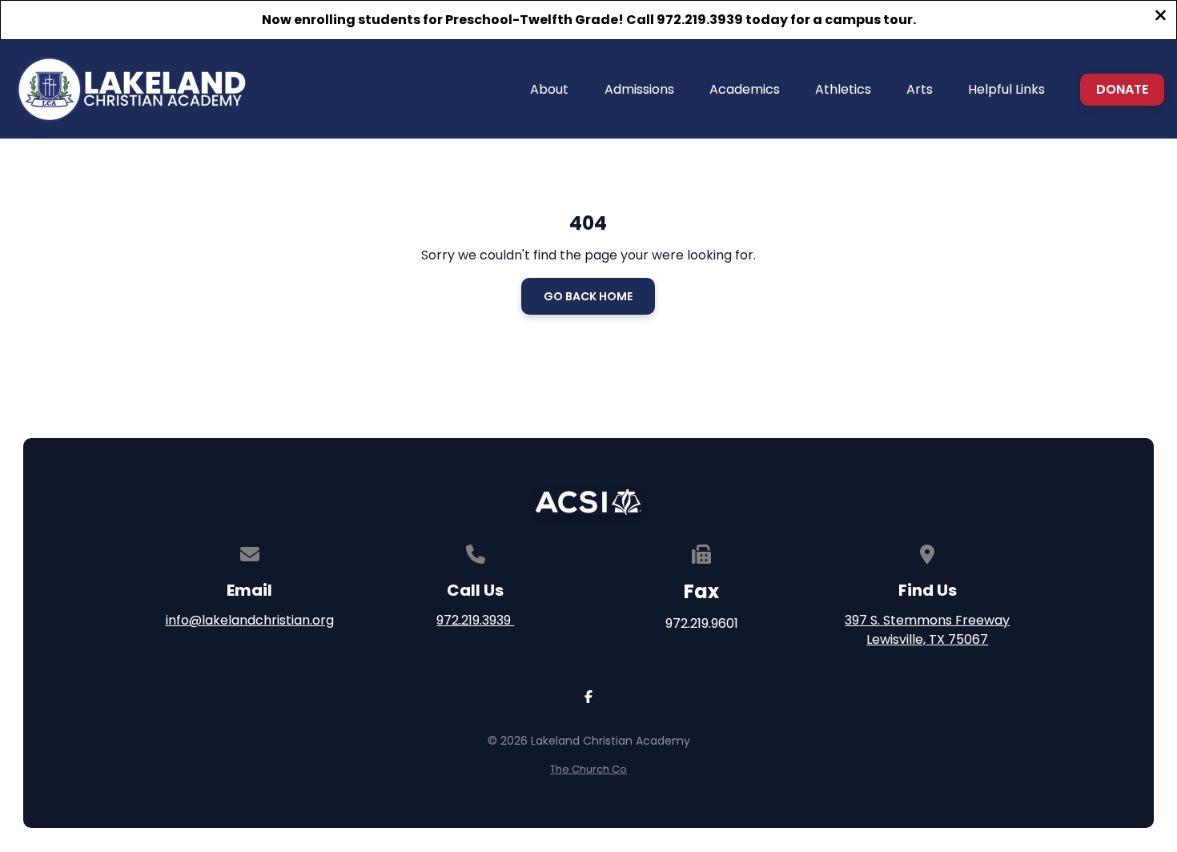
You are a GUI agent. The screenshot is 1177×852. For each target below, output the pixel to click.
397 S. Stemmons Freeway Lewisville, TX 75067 (927, 630)
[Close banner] (1160, 17)
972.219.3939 (475, 620)
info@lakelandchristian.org (250, 620)
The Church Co (588, 769)
